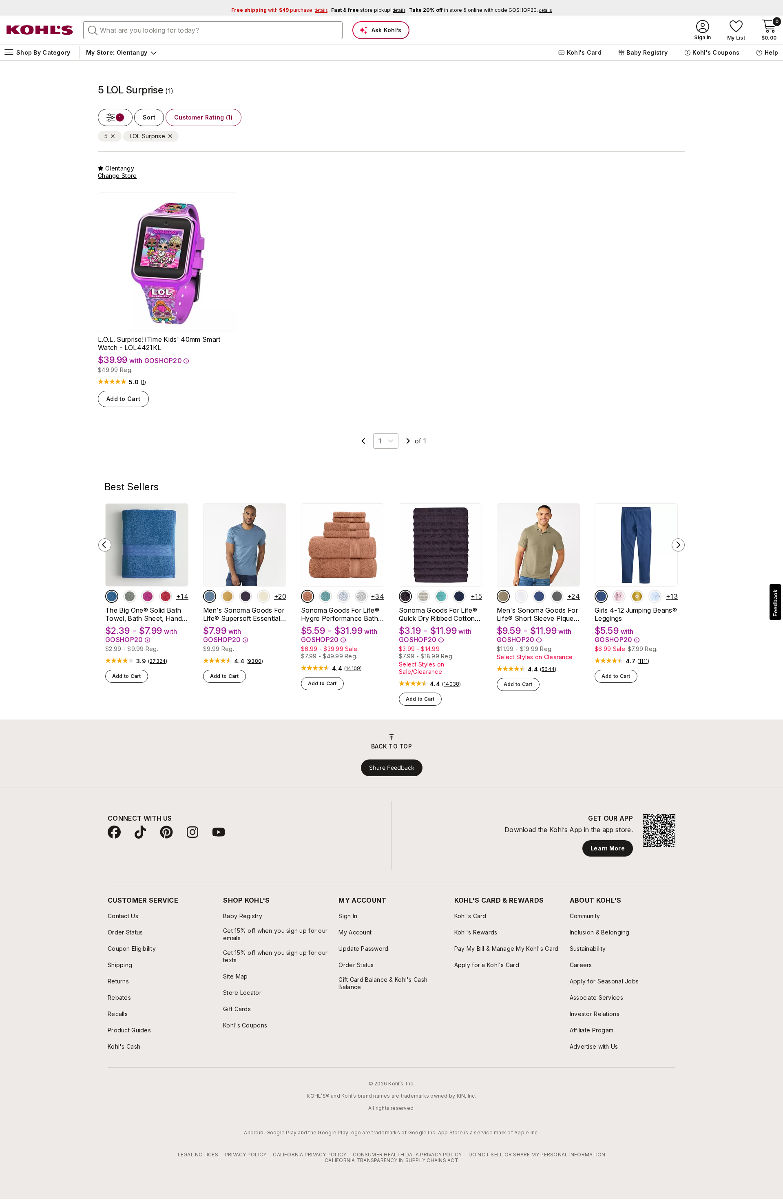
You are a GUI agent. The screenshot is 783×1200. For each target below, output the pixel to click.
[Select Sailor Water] (539, 596)
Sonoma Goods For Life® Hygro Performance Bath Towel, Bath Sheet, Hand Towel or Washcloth (340, 614)
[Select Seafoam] (441, 596)
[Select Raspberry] (147, 596)
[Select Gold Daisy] (637, 596)
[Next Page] (408, 441)
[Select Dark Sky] (209, 596)
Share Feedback (391, 767)
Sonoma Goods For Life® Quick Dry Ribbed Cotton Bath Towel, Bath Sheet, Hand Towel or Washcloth (438, 614)
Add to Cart (123, 398)
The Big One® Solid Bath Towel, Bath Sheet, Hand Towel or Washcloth (143, 614)
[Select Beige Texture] (503, 596)
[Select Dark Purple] (245, 596)
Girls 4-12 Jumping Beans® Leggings (636, 614)
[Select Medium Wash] (601, 596)
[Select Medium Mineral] (557, 596)
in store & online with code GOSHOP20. (480, 10)
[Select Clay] (307, 596)
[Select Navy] (459, 596)
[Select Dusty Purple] (405, 596)
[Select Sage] (129, 596)
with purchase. (279, 10)
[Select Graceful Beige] (263, 596)
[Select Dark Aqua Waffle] (325, 596)
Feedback (775, 603)
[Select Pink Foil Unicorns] (619, 596)
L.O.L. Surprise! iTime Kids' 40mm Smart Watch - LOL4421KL (159, 343)
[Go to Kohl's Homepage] (40, 30)
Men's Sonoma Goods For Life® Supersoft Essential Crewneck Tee (243, 614)
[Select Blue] (111, 596)
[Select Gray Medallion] (361, 596)
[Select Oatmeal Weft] (423, 596)
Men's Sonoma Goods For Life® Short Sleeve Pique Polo (537, 614)
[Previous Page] (363, 441)
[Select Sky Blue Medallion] (343, 596)
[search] (93, 30)
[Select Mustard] (227, 596)
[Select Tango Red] (165, 596)
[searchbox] (213, 30)
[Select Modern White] (521, 596)
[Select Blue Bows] (654, 596)
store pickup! (368, 10)
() (143, 382)
